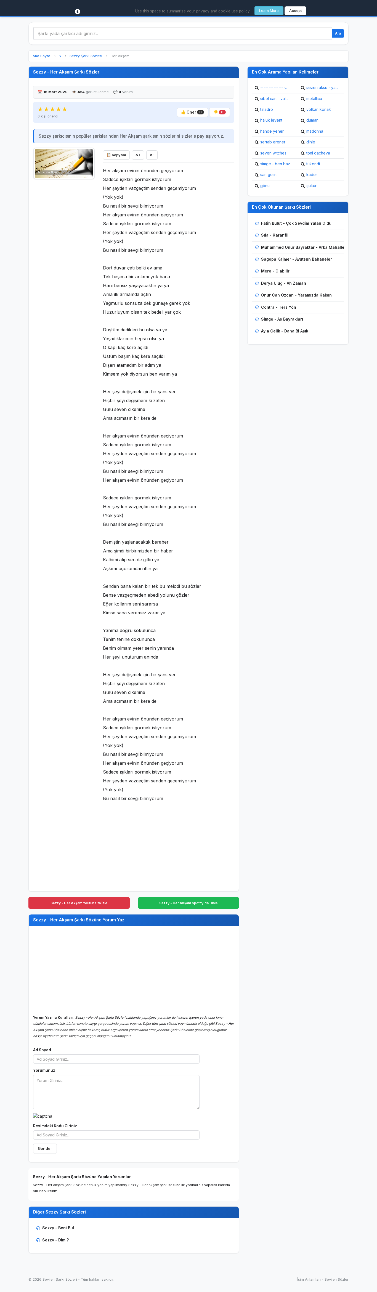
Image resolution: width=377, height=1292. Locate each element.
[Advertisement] (64, 265)
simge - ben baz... (276, 163)
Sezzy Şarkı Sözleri (86, 56)
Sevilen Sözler (337, 1279)
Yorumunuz (44, 1070)
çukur (311, 185)
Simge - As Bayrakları (282, 319)
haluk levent (271, 120)
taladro (266, 109)
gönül (265, 185)
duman (312, 120)
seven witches (273, 153)
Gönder (45, 1148)
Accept (295, 11)
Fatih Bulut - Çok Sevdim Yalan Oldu (296, 223)
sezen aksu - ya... (322, 87)
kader (311, 174)
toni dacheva (318, 153)
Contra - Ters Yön (278, 307)
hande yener (272, 131)
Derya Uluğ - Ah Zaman (283, 283)
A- (152, 155)
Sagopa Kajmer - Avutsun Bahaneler (296, 259)
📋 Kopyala (116, 155)
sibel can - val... (274, 98)
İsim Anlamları (309, 1279)
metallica (314, 98)
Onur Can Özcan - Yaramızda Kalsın (296, 295)
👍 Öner (191, 112)
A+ (138, 155)
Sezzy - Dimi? (55, 1240)
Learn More (269, 11)
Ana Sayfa (41, 56)
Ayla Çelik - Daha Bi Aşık (284, 331)
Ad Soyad (42, 1050)
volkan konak (318, 109)
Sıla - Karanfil (274, 235)
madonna (314, 131)
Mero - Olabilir (275, 271)
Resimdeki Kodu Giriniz (55, 1126)
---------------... (274, 87)
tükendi (313, 163)
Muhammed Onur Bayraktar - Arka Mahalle (302, 247)
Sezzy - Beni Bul (58, 1227)
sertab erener (272, 142)
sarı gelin (268, 174)
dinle (310, 142)
